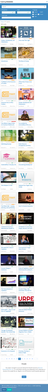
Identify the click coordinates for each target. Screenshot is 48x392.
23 (19, 358)
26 (27, 358)
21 (14, 358)
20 (11, 358)
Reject (4, 389)
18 (6, 358)
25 (24, 358)
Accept (9, 389)
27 (29, 358)
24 (22, 358)
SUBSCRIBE (25, 26)
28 (32, 358)
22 (16, 358)
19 (9, 358)
